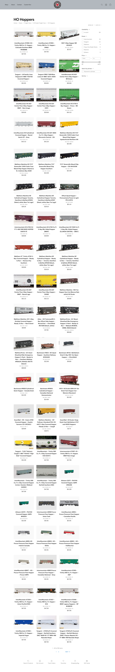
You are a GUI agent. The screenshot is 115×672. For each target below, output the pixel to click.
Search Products (28, 663)
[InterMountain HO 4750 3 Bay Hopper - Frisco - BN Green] (69, 95)
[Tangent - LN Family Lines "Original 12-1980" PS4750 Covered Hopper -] (24, 65)
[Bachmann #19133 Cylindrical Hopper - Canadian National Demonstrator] (46, 379)
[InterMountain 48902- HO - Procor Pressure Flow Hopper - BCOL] (46, 532)
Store (20, 23)
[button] (57, 5)
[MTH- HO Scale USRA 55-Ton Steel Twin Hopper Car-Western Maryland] (69, 379)
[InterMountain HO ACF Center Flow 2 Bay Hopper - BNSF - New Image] (24, 95)
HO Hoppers (51, 23)
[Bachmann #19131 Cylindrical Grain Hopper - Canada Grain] (24, 379)
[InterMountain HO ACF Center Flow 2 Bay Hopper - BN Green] (69, 65)
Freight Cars (27, 23)
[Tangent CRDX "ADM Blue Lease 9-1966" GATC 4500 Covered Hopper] (46, 65)
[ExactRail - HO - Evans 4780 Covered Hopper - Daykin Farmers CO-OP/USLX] (24, 411)
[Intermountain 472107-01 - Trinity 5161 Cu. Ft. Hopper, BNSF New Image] (69, 442)
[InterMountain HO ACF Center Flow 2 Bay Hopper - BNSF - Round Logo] (24, 281)
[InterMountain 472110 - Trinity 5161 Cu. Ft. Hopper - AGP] (69, 561)
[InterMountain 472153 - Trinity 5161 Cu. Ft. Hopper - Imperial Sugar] (24, 622)
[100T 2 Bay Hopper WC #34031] (69, 34)
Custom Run (27, 4)
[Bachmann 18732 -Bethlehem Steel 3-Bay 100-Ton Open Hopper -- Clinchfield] (69, 344)
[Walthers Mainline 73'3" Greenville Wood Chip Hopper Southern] (46, 155)
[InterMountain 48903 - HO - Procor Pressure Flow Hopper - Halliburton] (69, 532)
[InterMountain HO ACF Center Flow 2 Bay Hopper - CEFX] (46, 95)
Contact (19, 4)
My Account (39, 663)
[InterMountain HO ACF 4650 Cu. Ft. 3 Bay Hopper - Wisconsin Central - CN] (46, 124)
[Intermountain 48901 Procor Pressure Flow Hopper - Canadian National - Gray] (46, 561)
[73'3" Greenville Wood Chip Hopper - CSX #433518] (69, 155)
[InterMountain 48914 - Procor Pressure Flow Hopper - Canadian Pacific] (69, 503)
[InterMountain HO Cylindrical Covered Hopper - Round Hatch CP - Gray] (24, 124)
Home (15, 23)
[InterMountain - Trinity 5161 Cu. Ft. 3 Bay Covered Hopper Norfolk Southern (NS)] (46, 472)
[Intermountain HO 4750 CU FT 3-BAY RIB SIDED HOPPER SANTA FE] (24, 218)
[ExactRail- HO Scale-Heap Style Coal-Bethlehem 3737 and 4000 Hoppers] (69, 411)
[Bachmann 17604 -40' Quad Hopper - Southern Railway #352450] (46, 344)
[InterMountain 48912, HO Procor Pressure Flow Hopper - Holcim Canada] (24, 532)
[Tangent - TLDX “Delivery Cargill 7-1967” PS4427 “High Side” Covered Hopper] (24, 442)
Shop (6, 4)
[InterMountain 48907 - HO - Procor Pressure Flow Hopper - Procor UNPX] (24, 561)
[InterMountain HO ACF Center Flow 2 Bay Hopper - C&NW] (46, 281)
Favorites (63, 663)
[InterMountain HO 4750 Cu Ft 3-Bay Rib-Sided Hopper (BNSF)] (46, 218)
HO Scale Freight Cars (39, 23)
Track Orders (51, 663)
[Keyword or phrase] (83, 71)
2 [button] (58, 652)
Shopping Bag (75, 663)
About (13, 4)
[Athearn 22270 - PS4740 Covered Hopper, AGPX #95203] (24, 503)
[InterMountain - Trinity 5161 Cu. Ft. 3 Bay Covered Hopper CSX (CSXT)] (46, 442)
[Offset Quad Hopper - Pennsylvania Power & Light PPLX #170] (69, 187)
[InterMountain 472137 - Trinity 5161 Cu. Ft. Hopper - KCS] (46, 591)
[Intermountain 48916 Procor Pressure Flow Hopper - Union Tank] (46, 503)
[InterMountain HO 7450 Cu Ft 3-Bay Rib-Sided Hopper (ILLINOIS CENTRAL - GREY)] (69, 218)
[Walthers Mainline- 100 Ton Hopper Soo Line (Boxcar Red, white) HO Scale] (69, 281)
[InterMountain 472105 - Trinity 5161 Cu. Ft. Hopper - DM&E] (46, 34)
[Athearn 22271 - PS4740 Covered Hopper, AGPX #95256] (69, 472)
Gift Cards (87, 663)
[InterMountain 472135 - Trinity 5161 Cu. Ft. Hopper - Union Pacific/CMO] (24, 591)
